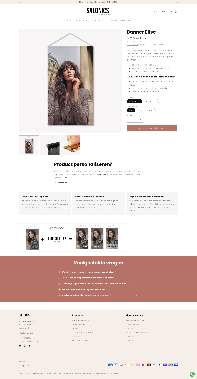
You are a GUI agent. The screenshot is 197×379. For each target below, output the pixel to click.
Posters (75, 336)
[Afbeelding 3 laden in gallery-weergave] (70, 145)
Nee (131, 110)
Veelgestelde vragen (135, 320)
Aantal (129, 115)
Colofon (129, 340)
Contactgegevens (38, 374)
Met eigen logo (146, 110)
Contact (129, 336)
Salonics (27, 374)
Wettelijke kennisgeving (83, 374)
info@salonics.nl (60, 204)
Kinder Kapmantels (80, 320)
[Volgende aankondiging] (177, 2)
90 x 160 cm (151, 101)
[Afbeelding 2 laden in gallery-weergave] (50, 145)
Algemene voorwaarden (54, 374)
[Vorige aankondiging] (19, 2)
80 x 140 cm (134, 101)
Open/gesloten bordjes (82, 332)
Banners (75, 328)
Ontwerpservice (133, 324)
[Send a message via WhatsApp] (192, 374)
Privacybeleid (68, 374)
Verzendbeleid (114, 374)
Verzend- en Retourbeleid (137, 332)
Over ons (130, 328)
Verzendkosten (132, 44)
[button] (21, 11)
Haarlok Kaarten (79, 324)
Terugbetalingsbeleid (100, 374)
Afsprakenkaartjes (80, 340)
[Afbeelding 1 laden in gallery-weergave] (29, 145)
